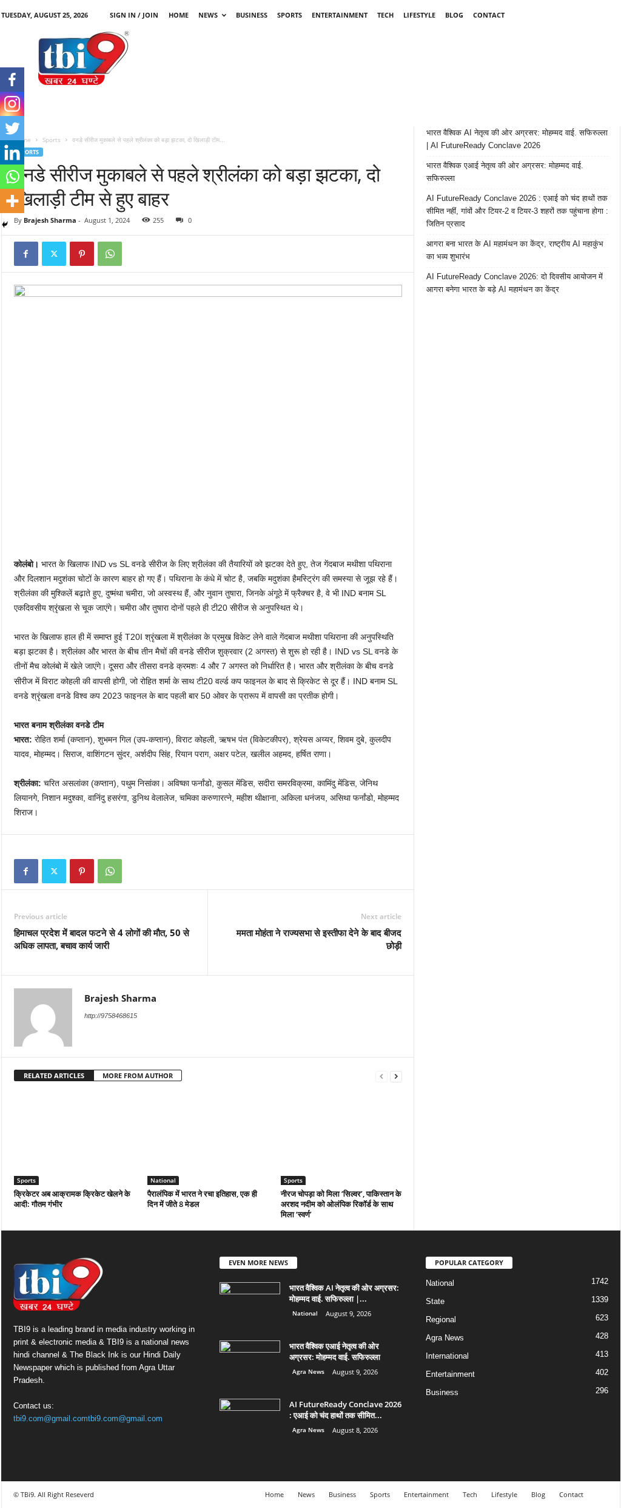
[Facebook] (26, 254)
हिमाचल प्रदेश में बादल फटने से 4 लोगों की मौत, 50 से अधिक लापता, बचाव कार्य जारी (101, 938)
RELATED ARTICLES (54, 1075)
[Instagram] (12, 104)
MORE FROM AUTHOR (137, 1075)
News (208, 14)
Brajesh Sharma (50, 220)
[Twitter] (54, 254)
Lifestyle (419, 14)
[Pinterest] (82, 254)
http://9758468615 (110, 1015)
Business (251, 14)
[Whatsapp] (12, 177)
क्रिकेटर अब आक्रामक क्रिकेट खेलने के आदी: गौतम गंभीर (72, 1198)
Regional (441, 1319)
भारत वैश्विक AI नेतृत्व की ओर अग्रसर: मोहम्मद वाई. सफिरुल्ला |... (344, 1293)
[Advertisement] (399, 57)
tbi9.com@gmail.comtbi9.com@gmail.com (88, 1418)
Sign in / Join (134, 14)
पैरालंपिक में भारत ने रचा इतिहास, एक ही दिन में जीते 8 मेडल (202, 1198)
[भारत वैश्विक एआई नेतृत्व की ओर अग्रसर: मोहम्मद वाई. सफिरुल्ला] (250, 1363)
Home (179, 14)
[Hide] (5, 224)
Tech (385, 14)
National (163, 1180)
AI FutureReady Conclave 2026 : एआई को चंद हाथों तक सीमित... (345, 1410)
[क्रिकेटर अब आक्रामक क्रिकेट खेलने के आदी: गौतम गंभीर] (74, 1139)
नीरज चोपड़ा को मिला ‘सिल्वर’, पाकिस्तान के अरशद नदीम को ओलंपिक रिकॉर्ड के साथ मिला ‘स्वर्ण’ (341, 1204)
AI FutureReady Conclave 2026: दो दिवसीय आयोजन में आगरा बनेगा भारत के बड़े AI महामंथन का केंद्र (514, 283)
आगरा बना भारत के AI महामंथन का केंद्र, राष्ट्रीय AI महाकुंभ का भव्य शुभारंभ (514, 250)
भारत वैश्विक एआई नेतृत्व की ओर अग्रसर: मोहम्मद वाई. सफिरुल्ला (504, 172)
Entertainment (340, 14)
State (435, 1301)
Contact (489, 14)
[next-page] (396, 1076)
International (447, 1355)
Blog (454, 14)
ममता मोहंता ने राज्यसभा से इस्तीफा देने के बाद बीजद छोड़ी (319, 938)
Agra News (308, 1371)
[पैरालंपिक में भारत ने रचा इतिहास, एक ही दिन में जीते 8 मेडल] (208, 1139)
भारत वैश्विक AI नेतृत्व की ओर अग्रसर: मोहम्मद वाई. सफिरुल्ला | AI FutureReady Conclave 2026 (517, 139)
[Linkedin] (12, 152)
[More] (12, 201)
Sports (289, 14)
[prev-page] (381, 1076)
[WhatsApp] (110, 254)
